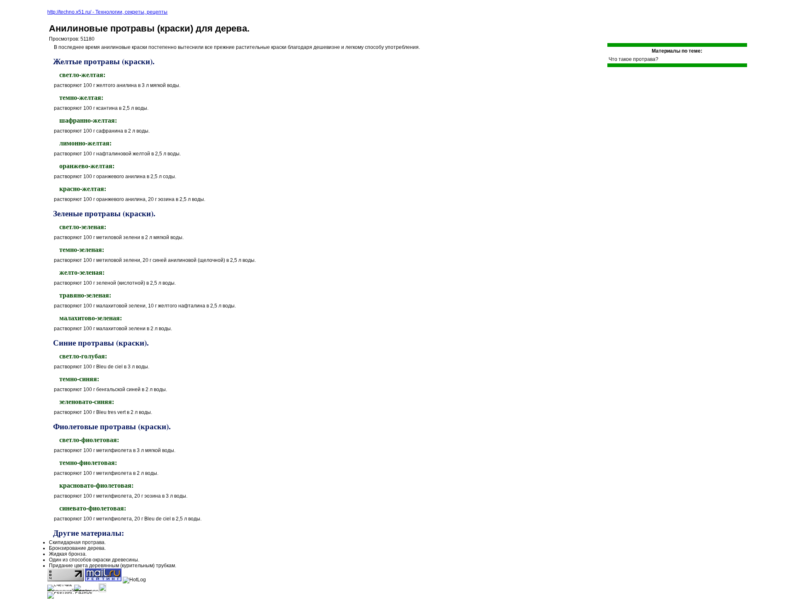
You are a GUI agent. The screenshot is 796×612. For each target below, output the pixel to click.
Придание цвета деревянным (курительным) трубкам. (112, 565)
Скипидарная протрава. (77, 542)
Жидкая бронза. (68, 554)
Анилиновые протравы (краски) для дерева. (149, 28)
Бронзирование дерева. (77, 548)
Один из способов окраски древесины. (94, 560)
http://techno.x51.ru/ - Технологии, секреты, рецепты (107, 12)
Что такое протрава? (633, 59)
